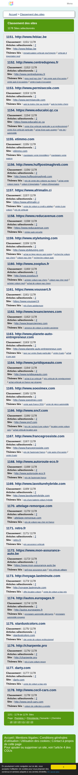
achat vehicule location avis (25, 430)
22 (27, 722)
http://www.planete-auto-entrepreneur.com (29, 335)
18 (11, 722)
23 (32, 722)
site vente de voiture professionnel (38, 639)
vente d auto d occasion (40, 82)
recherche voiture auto (44, 258)
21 (23, 722)
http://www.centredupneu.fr (37, 62)
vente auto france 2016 (33, 404)
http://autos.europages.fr (35, 598)
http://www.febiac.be (31, 37)
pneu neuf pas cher (33, 78)
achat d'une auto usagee (46, 130)
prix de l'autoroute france (34, 452)
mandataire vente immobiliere (36, 155)
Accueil (9, 737)
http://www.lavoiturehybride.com (40, 484)
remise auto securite (33, 232)
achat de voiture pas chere (39, 283)
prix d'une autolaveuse (33, 305)
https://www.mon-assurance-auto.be (34, 552)
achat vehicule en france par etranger (25, 382)
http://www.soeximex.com (35, 388)
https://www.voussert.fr (33, 289)
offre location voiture (32, 592)
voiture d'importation (50, 184)
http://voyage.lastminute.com (37, 576)
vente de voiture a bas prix (55, 592)
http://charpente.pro (31, 645)
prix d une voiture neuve (35, 662)
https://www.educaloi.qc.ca (37, 110)
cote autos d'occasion (57, 452)
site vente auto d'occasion (55, 78)
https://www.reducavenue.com (39, 216)
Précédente (33, 718)
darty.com (22, 668)
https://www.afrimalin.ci (33, 190)
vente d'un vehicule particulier (20, 130)
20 (19, 722)
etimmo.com (24, 139)
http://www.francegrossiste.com (39, 436)
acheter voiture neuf (16, 283)
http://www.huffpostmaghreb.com (42, 164)
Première (19, 718)
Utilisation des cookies (35, 740)
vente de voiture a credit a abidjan (38, 206)
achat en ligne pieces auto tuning (37, 254)
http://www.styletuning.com (36, 238)
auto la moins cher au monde (36, 104)
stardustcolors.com (30, 623)
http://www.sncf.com (32, 410)
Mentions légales (27, 737)
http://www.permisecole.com (37, 88)
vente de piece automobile (57, 404)
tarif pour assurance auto (35, 570)
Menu (70, 3)
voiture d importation (30, 184)
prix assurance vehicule (33, 544)
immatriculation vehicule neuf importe (39, 53)
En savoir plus (53, 772)
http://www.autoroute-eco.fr (37, 461)
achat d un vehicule (33, 378)
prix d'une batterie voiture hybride (38, 500)
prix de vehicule (21, 210)
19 (15, 722)
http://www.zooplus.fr (32, 264)
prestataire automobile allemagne (38, 614)
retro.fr (20, 528)
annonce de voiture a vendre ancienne (41, 328)
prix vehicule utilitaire (58, 570)
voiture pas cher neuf (58, 280)
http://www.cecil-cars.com (36, 690)
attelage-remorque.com (34, 506)
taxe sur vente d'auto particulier (37, 353)
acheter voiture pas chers (35, 280)
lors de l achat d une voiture (36, 426)
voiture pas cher (24, 258)
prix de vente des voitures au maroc (40, 181)
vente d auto (58, 353)
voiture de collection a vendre (37, 706)
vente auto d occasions (17, 82)
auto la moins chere (59, 104)
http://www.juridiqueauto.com (39, 362)
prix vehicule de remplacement (57, 378)
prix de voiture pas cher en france (39, 522)
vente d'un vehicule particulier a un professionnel (45, 126)
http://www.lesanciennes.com (39, 312)
